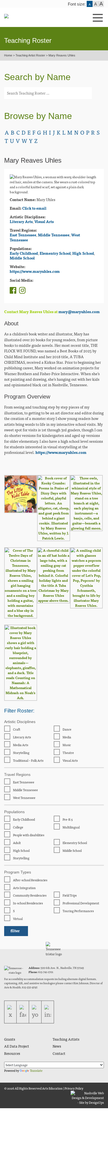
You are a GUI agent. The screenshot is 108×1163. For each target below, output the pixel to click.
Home (8, 55)
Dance (66, 729)
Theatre (68, 752)
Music (66, 744)
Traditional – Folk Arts (27, 760)
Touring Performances (78, 910)
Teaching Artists (66, 1039)
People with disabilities (28, 834)
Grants (9, 1039)
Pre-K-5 (67, 819)
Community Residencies (29, 895)
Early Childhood (24, 253)
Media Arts (20, 744)
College (17, 827)
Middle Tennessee (54, 235)
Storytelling (20, 752)
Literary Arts (21, 221)
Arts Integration (24, 887)
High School (83, 253)
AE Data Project (16, 1046)
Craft (16, 729)
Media (66, 736)
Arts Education (52, 1088)
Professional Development (80, 902)
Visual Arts (44, 221)
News (57, 1046)
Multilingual (71, 827)
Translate (36, 1070)
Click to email (34, 208)
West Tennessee (23, 797)
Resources (12, 1053)
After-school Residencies (29, 879)
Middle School (22, 258)
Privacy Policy (74, 1088)
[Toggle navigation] (82, 18)
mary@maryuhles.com (79, 311)
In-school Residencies (27, 902)
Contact (59, 1053)
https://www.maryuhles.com (35, 271)
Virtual (17, 918)
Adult (16, 842)
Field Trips (69, 895)
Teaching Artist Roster (30, 55)
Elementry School (55, 253)
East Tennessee (23, 235)
